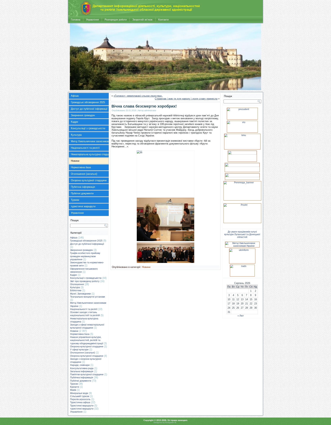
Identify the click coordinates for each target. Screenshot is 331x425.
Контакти (163, 19)
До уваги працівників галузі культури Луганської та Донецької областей (242, 234)
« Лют (241, 315)
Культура (76, 134)
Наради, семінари (80, 365)
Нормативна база (81, 167)
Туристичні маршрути (81, 405)
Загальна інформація (81, 371)
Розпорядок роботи (116, 19)
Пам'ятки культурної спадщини (86, 374)
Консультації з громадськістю (88, 128)
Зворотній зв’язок (142, 19)
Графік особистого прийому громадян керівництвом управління (85, 256)
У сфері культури (79, 349)
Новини (75, 160)
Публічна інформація (83, 186)
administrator (150, 110)
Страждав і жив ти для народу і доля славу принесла (186, 98)
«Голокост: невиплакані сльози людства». (138, 95)
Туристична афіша (80, 402)
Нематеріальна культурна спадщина (90, 154)
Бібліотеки (75, 290)
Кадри (74, 121)
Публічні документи (82, 193)
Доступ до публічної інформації (89, 108)
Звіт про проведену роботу (84, 281)
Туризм (75, 199)
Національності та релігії (85, 147)
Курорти (74, 387)
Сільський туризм (79, 396)
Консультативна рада (81, 368)
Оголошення (77, 284)
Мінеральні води (79, 393)
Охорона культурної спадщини (89, 180)
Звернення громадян (83, 115)
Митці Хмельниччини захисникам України (90, 141)
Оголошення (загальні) (84, 173)
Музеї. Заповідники (80, 293)
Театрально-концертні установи (87, 296)
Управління (92, 19)
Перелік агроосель (80, 399)
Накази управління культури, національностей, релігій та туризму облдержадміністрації (86, 340)
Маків (73, 390)
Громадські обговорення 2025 (88, 102)
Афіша (75, 95)
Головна (75, 19)
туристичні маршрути (83, 206)
